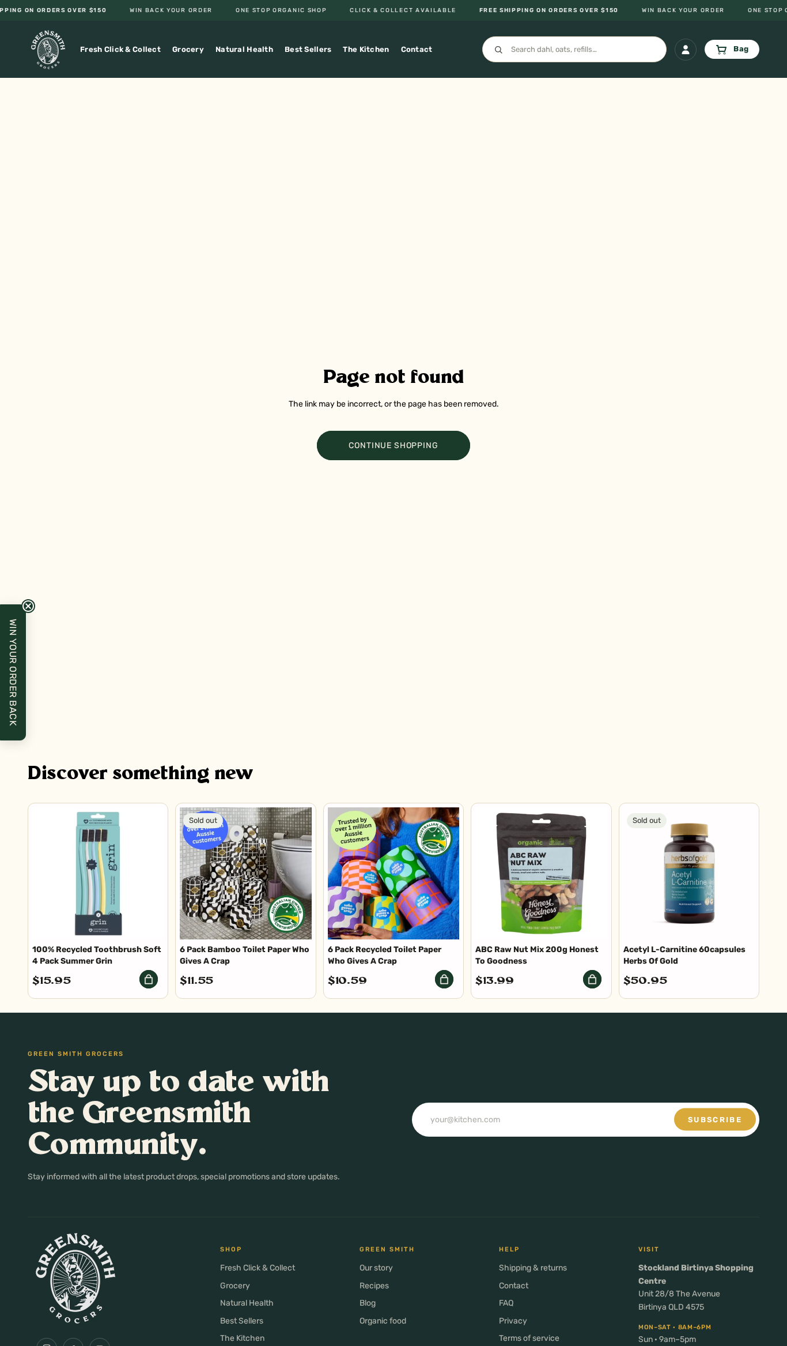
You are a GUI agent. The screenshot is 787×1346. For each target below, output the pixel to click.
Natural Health (247, 1303)
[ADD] (148, 979)
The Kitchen (242, 1338)
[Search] (574, 49)
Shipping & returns (533, 1268)
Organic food (383, 1321)
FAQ (506, 1303)
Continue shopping (393, 445)
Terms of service (529, 1338)
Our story (376, 1268)
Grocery (235, 1286)
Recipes (374, 1286)
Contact (513, 1286)
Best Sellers (241, 1321)
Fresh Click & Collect (257, 1268)
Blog (368, 1303)
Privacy (513, 1321)
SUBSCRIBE (715, 1119)
